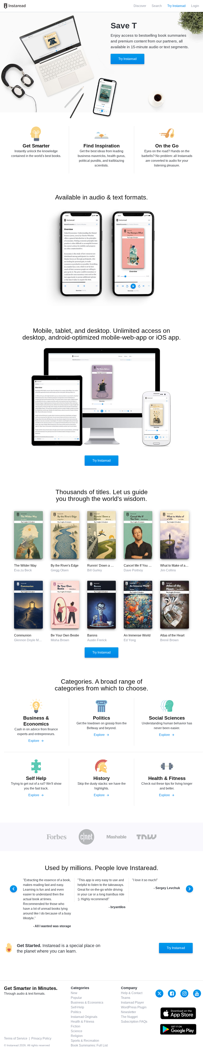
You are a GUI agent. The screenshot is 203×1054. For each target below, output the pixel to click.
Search (157, 6)
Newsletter (128, 1012)
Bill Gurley (94, 570)
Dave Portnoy (133, 570)
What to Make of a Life (175, 565)
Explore (36, 740)
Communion (22, 635)
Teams (125, 997)
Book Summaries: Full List (89, 1045)
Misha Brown (60, 640)
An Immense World (137, 635)
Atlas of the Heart (172, 635)
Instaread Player (132, 1002)
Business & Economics (87, 1002)
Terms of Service (15, 1038)
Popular (76, 997)
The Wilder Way (25, 565)
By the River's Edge (65, 565)
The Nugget (129, 1016)
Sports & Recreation (85, 1040)
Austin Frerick (97, 640)
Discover (140, 6)
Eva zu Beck (23, 570)
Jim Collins (168, 570)
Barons (92, 635)
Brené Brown (169, 640)
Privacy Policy (41, 1038)
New (74, 993)
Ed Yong (130, 640)
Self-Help (77, 1007)
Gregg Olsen (60, 570)
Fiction (75, 1026)
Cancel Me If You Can (139, 565)
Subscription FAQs (134, 1021)
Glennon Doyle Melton (30, 640)
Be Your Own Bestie (65, 635)
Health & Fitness (82, 1021)
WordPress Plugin (134, 1007)
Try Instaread (127, 59)
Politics (76, 1012)
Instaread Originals (84, 1016)
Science (76, 1031)
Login (195, 6)
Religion (77, 1036)
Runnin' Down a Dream (103, 565)
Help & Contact (131, 993)
